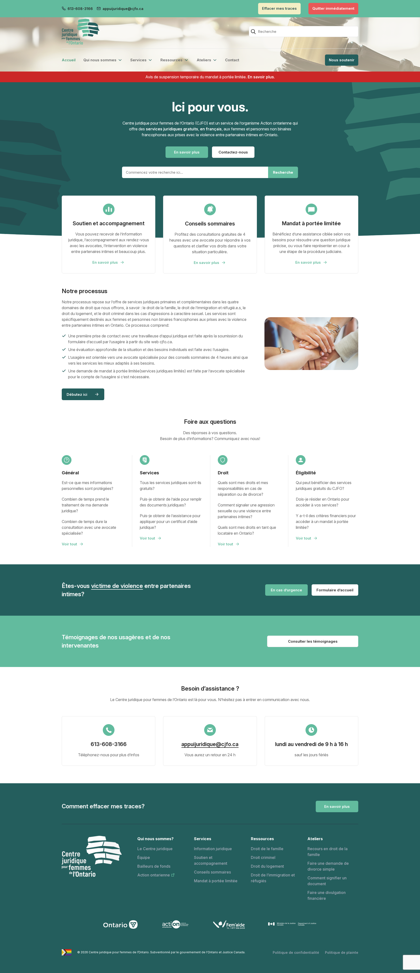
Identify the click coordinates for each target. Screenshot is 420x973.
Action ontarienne (153, 875)
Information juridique (213, 848)
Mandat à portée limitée (215, 880)
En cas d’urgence (286, 590)
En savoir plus (261, 76)
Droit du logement (267, 866)
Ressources (171, 60)
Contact (232, 60)
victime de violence (117, 585)
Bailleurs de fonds (153, 866)
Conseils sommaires (212, 872)
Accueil (69, 60)
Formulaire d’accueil (334, 590)
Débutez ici (77, 394)
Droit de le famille (267, 848)
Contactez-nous (233, 152)
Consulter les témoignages (313, 641)
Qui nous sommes (99, 60)
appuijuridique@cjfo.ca (123, 9)
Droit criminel (263, 857)
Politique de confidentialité (296, 952)
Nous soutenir (341, 60)
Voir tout (69, 544)
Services (138, 60)
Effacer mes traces (279, 8)
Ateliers (204, 60)
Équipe (143, 857)
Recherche (283, 172)
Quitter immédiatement (333, 8)
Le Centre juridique (155, 848)
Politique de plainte (341, 952)
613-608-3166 (80, 9)
